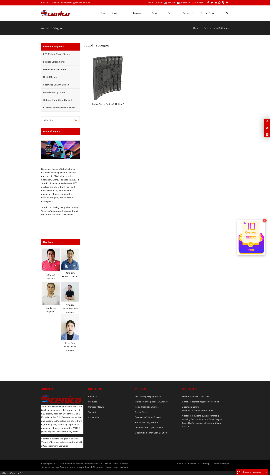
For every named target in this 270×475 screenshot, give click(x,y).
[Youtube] (227, 2)
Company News (96, 407)
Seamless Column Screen (56, 84)
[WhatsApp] (219, 2)
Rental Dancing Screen (54, 92)
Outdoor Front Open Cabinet (57, 100)
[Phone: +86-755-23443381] (267, 128)
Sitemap (205, 463)
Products (92, 401)
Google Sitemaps (220, 463)
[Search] (76, 119)
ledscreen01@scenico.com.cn (204, 401)
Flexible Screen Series (54, 62)
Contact (158, 2)
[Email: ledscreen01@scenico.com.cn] (267, 134)
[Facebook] (208, 2)
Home (103, 13)
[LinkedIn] (216, 2)
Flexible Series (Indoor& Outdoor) (151, 401)
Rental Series (50, 77)
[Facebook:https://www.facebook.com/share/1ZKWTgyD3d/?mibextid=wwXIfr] (267, 122)
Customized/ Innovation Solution (59, 107)
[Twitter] (212, 2)
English (171, 2)
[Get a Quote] (251, 237)
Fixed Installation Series (55, 69)
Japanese (185, 2)
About (150, 2)
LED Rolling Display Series (56, 54)
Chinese (199, 2)
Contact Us (93, 417)
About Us (92, 396)
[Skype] (223, 2)
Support (92, 412)
